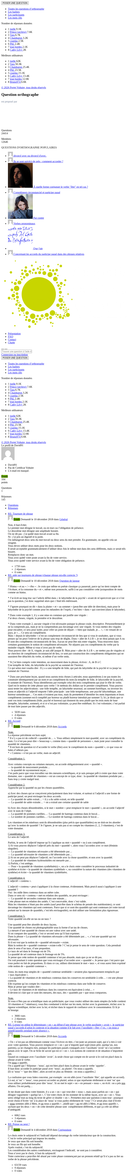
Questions (13, 505)
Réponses (13, 508)
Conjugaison (64, 1129)
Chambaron (16, 38)
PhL (12, 43)
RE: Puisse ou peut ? (19, 1124)
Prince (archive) (18, 32)
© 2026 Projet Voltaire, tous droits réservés (23, 87)
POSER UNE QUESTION (15, 3)
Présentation (14, 333)
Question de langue (69, 580)
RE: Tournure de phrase (20, 513)
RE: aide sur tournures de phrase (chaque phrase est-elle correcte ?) (43, 575)
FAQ (10, 336)
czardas (14, 40)
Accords (62, 726)
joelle (13, 29)
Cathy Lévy (16, 49)
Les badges (14, 11)
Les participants (16, 14)
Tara (12, 35)
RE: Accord (14, 721)
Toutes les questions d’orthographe (26, 8)
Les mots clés (15, 17)
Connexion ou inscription (14, 354)
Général (63, 519)
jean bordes (16, 46)
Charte (11, 342)
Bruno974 (15, 81)
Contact (12, 339)
